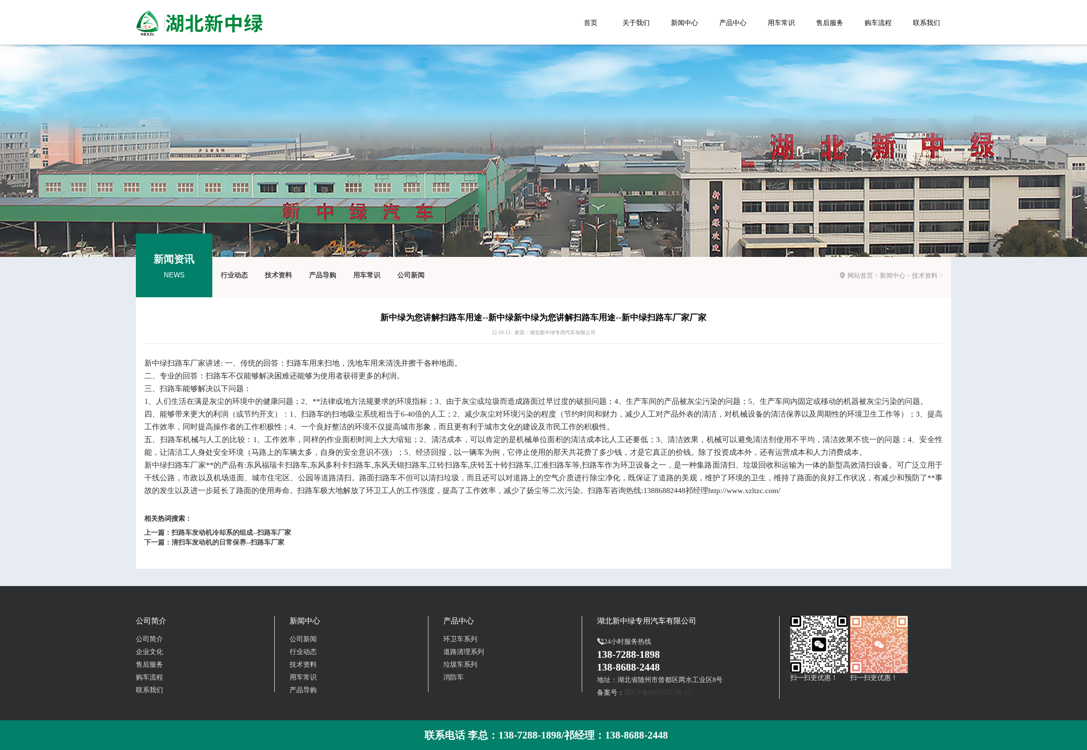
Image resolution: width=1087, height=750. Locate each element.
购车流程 (149, 677)
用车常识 (366, 275)
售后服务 (149, 664)
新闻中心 (892, 275)
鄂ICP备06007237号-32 (657, 692)
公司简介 (149, 639)
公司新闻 (411, 275)
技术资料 (278, 275)
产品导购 (322, 275)
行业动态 (234, 275)
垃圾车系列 (460, 664)
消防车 (453, 677)
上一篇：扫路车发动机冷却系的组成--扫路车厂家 (217, 532)
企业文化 (149, 651)
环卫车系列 (460, 639)
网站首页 (860, 275)
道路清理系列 (463, 651)
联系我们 (149, 690)
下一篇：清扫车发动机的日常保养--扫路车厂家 (214, 542)
